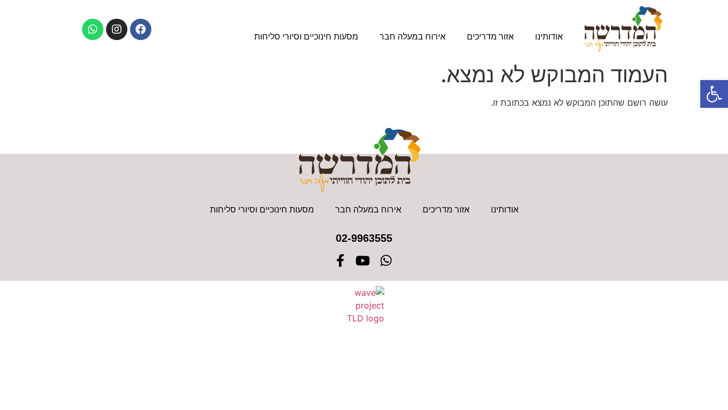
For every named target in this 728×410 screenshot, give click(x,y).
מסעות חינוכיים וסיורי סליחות (306, 36)
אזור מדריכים (490, 36)
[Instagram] (116, 29)
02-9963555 (364, 238)
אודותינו (549, 36)
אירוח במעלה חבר (412, 36)
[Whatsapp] (92, 29)
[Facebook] (140, 29)
